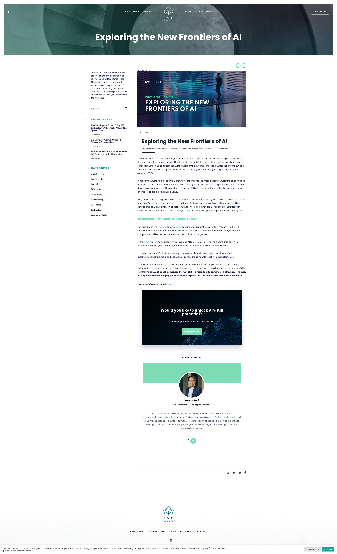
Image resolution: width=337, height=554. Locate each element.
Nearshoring (97, 199)
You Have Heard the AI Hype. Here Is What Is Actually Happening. (109, 152)
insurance (176, 226)
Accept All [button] (328, 549)
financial (162, 226)
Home (127, 11)
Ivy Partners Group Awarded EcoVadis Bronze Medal (106, 141)
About (136, 11)
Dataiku (177, 210)
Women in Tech (99, 215)
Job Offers (320, 11)
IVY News (96, 189)
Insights (199, 11)
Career (187, 11)
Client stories (97, 173)
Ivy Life (95, 184)
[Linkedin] (166, 541)
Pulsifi (165, 210)
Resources (96, 204)
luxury (147, 241)
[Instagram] (171, 541)
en (9, 12)
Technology (96, 210)
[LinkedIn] (193, 441)
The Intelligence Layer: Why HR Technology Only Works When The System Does (109, 128)
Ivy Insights (143, 70)
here (170, 284)
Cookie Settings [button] (312, 549)
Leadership (96, 194)
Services (146, 11)
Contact (210, 11)
